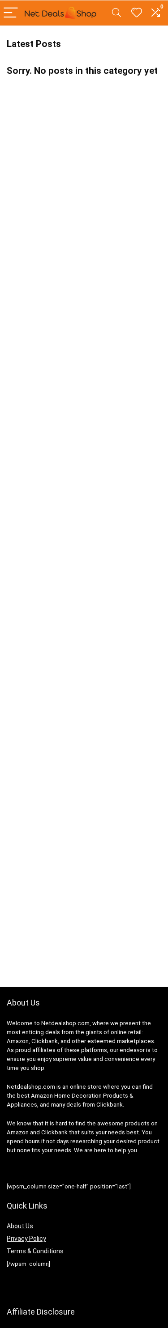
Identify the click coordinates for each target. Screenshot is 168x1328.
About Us (20, 1226)
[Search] (116, 13)
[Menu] (11, 13)
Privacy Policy (26, 1238)
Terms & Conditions (35, 1251)
